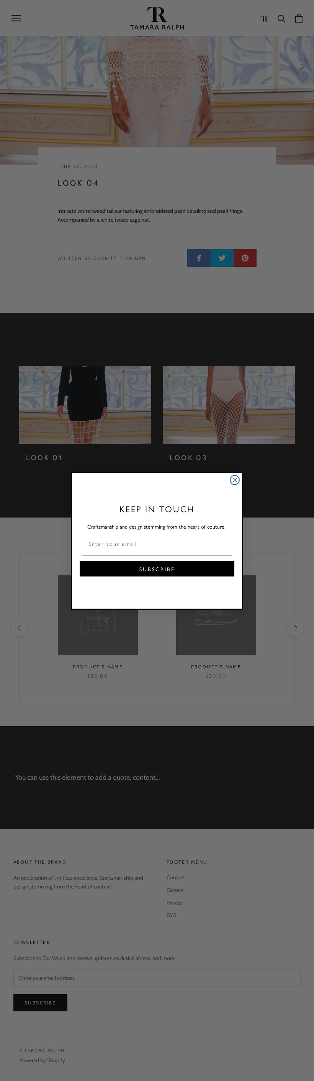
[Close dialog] (234, 480)
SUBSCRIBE (157, 569)
